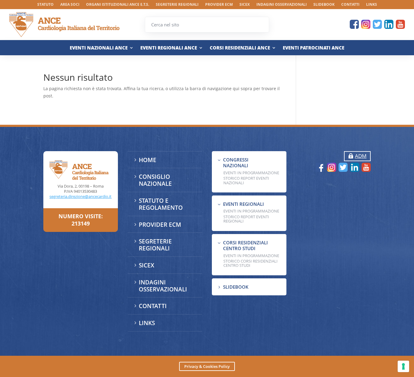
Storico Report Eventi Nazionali (246, 180)
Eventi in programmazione (251, 255)
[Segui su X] (377, 24)
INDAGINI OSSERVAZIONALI (281, 4)
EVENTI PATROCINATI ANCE (313, 48)
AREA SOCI (69, 4)
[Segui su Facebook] (354, 24)
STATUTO (45, 4)
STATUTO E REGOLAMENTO (161, 204)
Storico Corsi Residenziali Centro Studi (250, 263)
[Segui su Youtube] (400, 24)
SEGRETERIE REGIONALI (177, 4)
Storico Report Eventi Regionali (246, 219)
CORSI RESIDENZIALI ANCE (240, 48)
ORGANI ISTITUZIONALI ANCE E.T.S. (117, 4)
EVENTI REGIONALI (243, 204)
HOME (147, 160)
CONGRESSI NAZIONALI (236, 163)
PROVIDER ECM (219, 4)
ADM (360, 155)
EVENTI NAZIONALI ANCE (99, 48)
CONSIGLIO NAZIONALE (155, 180)
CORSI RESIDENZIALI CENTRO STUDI (245, 245)
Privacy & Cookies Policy (207, 366)
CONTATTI (350, 4)
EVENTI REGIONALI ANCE (168, 48)
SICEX (244, 4)
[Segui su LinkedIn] (388, 24)
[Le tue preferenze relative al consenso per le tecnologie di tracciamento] (403, 366)
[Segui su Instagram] (365, 24)
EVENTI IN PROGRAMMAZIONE (251, 172)
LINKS (371, 4)
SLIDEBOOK (324, 4)
